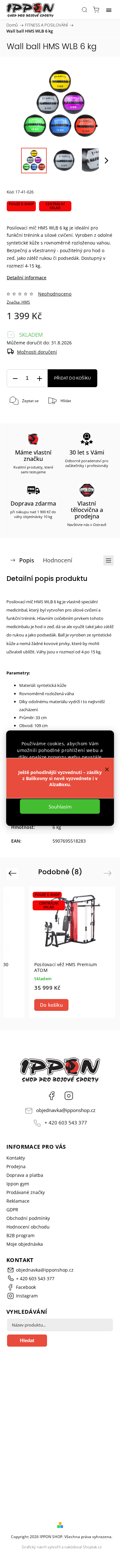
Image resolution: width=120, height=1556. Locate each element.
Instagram (69, 1096)
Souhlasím (60, 806)
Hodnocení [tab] (57, 560)
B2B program (20, 1235)
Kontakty (15, 1158)
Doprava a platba (24, 1175)
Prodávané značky (25, 1192)
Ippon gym (17, 1184)
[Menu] (108, 9)
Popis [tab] (26, 560)
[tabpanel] (72, 952)
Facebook (51, 1096)
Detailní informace (26, 277)
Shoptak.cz (92, 1547)
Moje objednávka (24, 1244)
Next (108, 873)
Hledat (27, 1340)
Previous (13, 873)
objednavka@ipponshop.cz (65, 1110)
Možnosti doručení (37, 352)
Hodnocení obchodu (28, 1227)
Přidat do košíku (72, 378)
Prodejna (16, 1166)
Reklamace (17, 1201)
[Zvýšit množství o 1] (39, 378)
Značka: (18, 302)
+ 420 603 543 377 (65, 1122)
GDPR (12, 1209)
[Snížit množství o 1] (15, 378)
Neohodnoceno (54, 294)
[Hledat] (84, 9)
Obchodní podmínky (28, 1218)
